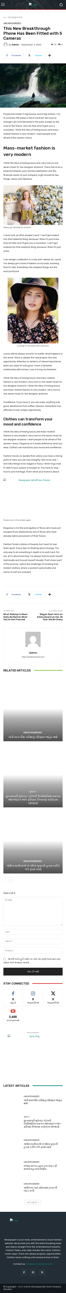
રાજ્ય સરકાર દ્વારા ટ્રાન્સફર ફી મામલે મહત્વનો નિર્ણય (40, 1167)
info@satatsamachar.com (39, 1264)
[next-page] (11, 880)
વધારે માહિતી (32, 1202)
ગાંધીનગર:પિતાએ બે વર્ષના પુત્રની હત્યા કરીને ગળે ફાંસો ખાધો (33, 867)
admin (15, 45)
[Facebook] (24, 1272)
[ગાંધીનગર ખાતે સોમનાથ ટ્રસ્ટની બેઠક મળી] (12, 1188)
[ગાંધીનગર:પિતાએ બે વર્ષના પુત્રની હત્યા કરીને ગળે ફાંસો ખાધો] (33, 840)
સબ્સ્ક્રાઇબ (13, 1009)
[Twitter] (42, 1272)
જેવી (13, 991)
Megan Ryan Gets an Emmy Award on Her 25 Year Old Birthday (50, 617)
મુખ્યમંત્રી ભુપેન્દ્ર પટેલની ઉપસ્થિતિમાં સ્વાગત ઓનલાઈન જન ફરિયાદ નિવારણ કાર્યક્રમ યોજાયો (33, 799)
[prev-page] (5, 880)
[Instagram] (33, 1272)
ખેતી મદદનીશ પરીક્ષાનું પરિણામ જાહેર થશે (33, 737)
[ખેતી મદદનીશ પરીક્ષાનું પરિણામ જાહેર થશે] (33, 708)
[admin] (6, 44)
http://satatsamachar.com (33, 657)
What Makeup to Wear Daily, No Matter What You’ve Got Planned (15, 617)
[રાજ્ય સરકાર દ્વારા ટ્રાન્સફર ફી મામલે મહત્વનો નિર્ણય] (12, 1166)
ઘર (4, 17)
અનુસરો (33, 991)
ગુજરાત (32, 792)
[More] (49, 55)
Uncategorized (15, 17)
